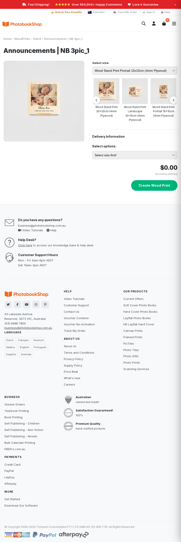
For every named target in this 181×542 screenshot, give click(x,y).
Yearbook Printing (16, 411)
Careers (69, 384)
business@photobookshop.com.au (42, 225)
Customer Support (76, 305)
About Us (70, 346)
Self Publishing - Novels (20, 436)
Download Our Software (21, 505)
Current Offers (133, 299)
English (24, 347)
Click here (25, 245)
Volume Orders (14, 404)
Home (7, 39)
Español (11, 354)
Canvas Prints (133, 330)
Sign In (150, 12)
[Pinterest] (45, 304)
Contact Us (71, 311)
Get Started (12, 499)
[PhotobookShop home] (22, 24)
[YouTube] (26, 304)
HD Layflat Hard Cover (138, 324)
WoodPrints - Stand (27, 39)
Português (40, 347)
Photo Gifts (131, 356)
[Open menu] (174, 23)
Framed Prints (132, 337)
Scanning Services (136, 369)
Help (167, 12)
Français (23, 340)
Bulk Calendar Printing (19, 442)
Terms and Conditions (79, 352)
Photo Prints (131, 362)
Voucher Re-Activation (79, 324)
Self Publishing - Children (22, 423)
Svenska (26, 354)
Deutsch (39, 340)
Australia (98, 12)
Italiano (10, 347)
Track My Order (127, 12)
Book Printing (13, 417)
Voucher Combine (76, 318)
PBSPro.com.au (14, 449)
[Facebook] (17, 304)
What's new (72, 378)
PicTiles (128, 343)
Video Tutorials (32, 230)
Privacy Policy (73, 359)
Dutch (9, 340)
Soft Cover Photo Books (139, 305)
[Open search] (143, 23)
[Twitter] (8, 304)
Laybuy (9, 477)
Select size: (100, 63)
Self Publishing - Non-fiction (23, 430)
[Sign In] (153, 23)
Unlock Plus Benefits (68, 12)
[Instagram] (36, 304)
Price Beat (71, 371)
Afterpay (10, 483)
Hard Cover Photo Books (140, 311)
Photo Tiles (131, 350)
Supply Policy (73, 365)
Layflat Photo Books (137, 318)
